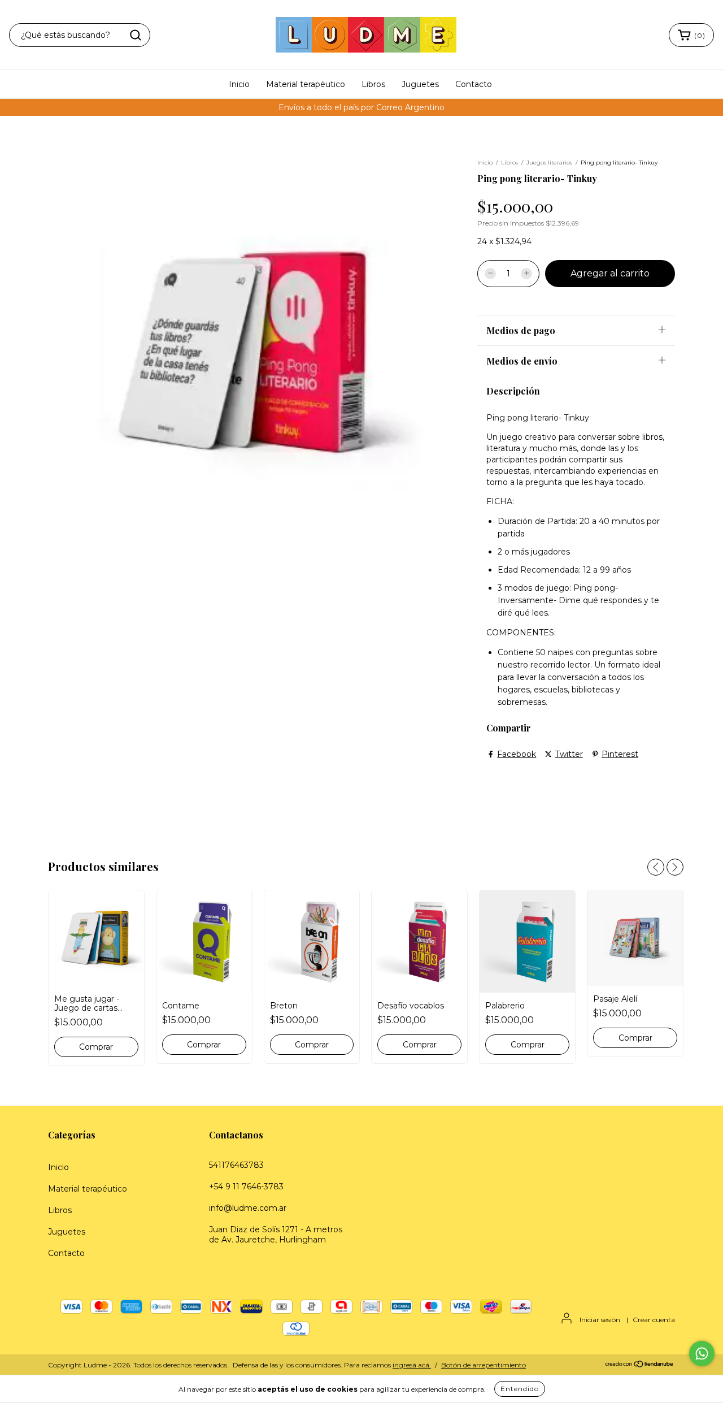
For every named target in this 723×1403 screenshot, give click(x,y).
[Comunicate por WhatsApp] (702, 1353)
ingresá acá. (412, 1365)
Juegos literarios (549, 162)
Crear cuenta (654, 1319)
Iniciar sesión (600, 1319)
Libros (373, 84)
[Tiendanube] (639, 1365)
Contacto (473, 84)
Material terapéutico (305, 84)
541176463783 (236, 1165)
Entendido (519, 1388)
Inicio (239, 84)
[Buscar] (135, 35)
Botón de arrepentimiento (483, 1365)
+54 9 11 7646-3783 (246, 1186)
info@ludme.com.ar (247, 1208)
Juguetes (420, 84)
